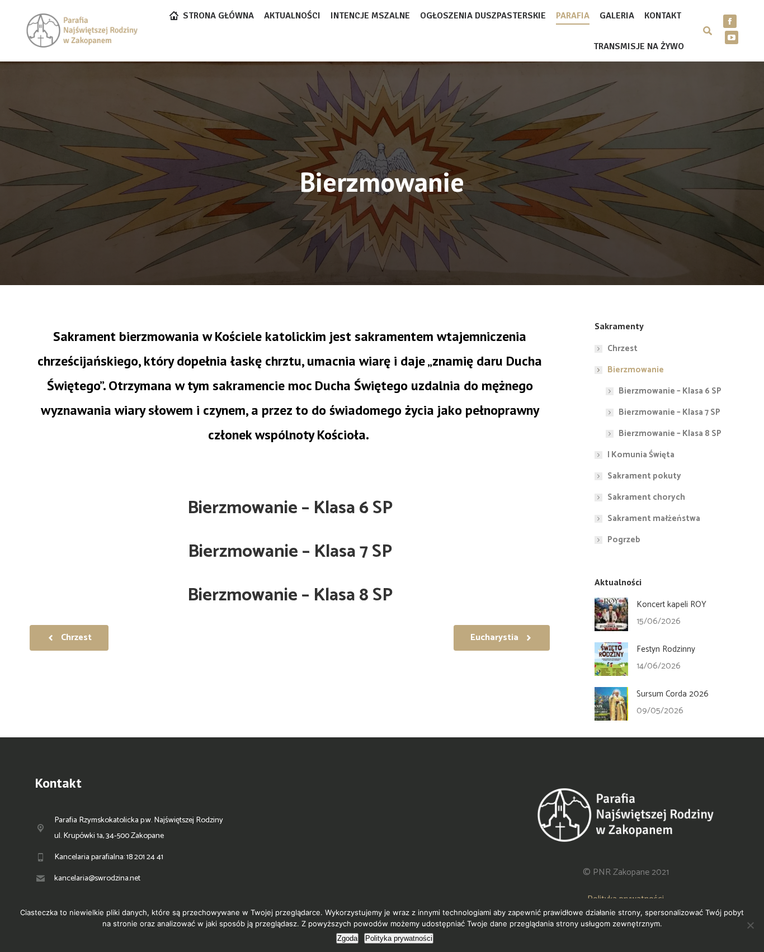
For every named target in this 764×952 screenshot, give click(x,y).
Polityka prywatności (398, 938)
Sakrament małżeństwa (653, 518)
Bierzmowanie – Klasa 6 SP (290, 508)
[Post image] (611, 614)
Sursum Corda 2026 (672, 694)
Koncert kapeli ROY (671, 605)
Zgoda (347, 938)
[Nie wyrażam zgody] (750, 925)
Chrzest (622, 349)
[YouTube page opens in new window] (731, 37)
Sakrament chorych (646, 497)
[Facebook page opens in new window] (730, 21)
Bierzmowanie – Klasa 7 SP (290, 552)
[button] (289, 460)
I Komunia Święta (641, 455)
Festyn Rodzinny (665, 649)
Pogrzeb (623, 540)
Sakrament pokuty (644, 476)
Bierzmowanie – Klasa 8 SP (290, 595)
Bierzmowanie (635, 370)
